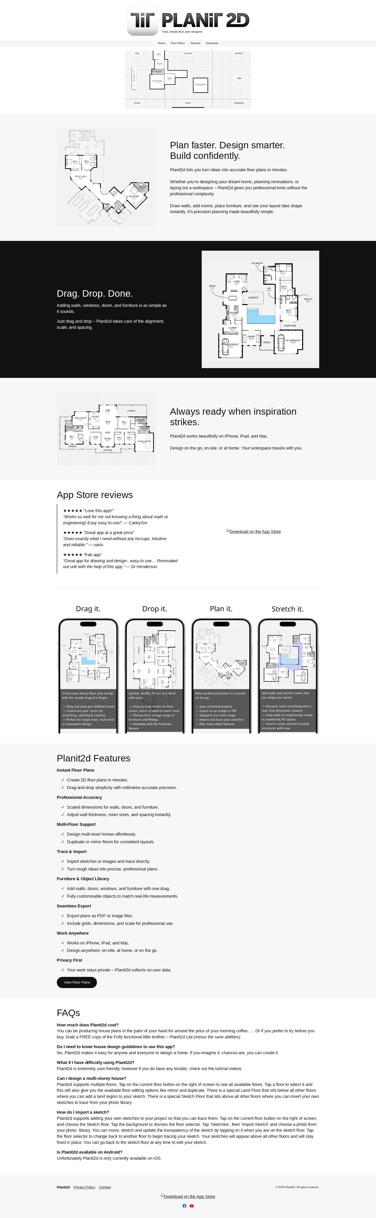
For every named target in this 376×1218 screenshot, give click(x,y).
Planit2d (63, 1187)
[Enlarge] (151, 133)
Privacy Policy (84, 1187)
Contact (105, 1187)
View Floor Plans (77, 982)
